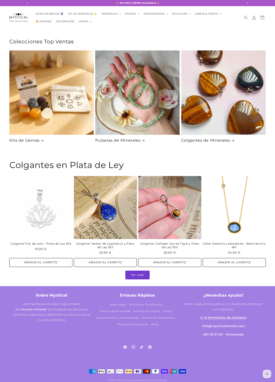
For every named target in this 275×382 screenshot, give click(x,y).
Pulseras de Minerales (117, 140)
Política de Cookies (146, 311)
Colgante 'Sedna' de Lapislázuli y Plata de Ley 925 (105, 245)
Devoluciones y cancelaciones (118, 317)
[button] (110, 14)
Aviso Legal (118, 304)
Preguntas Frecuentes (132, 324)
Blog (154, 324)
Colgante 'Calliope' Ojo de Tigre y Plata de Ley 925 (169, 245)
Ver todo (137, 275)
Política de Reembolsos (158, 317)
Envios (168, 311)
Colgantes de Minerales (205, 140)
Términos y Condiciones (145, 304)
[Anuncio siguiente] (247, 3)
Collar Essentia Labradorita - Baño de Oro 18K (234, 245)
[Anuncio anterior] (27, 3)
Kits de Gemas (24, 140)
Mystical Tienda (126, 380)
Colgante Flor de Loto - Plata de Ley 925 (40, 243)
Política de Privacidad (115, 311)
